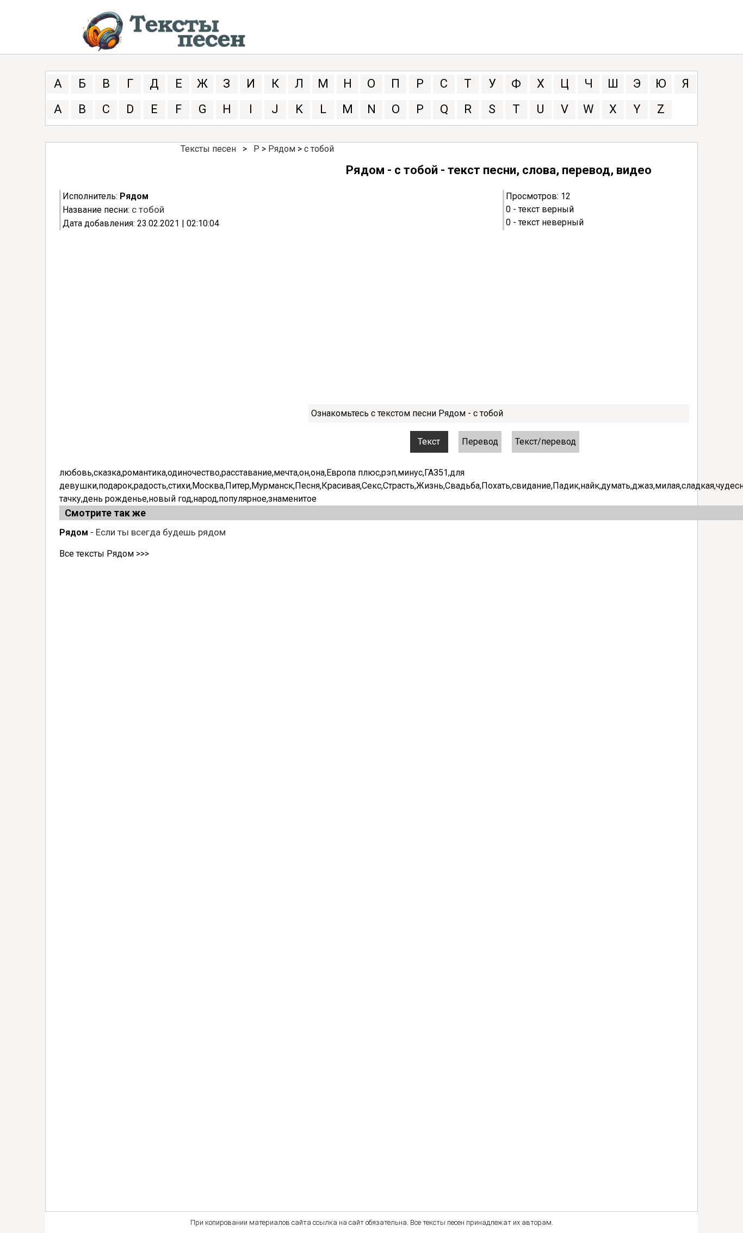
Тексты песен (208, 149)
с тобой (319, 149)
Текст (429, 441)
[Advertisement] (385, 317)
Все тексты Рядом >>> (104, 553)
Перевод (480, 441)
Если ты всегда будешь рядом (161, 532)
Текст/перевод (545, 441)
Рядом (281, 149)
